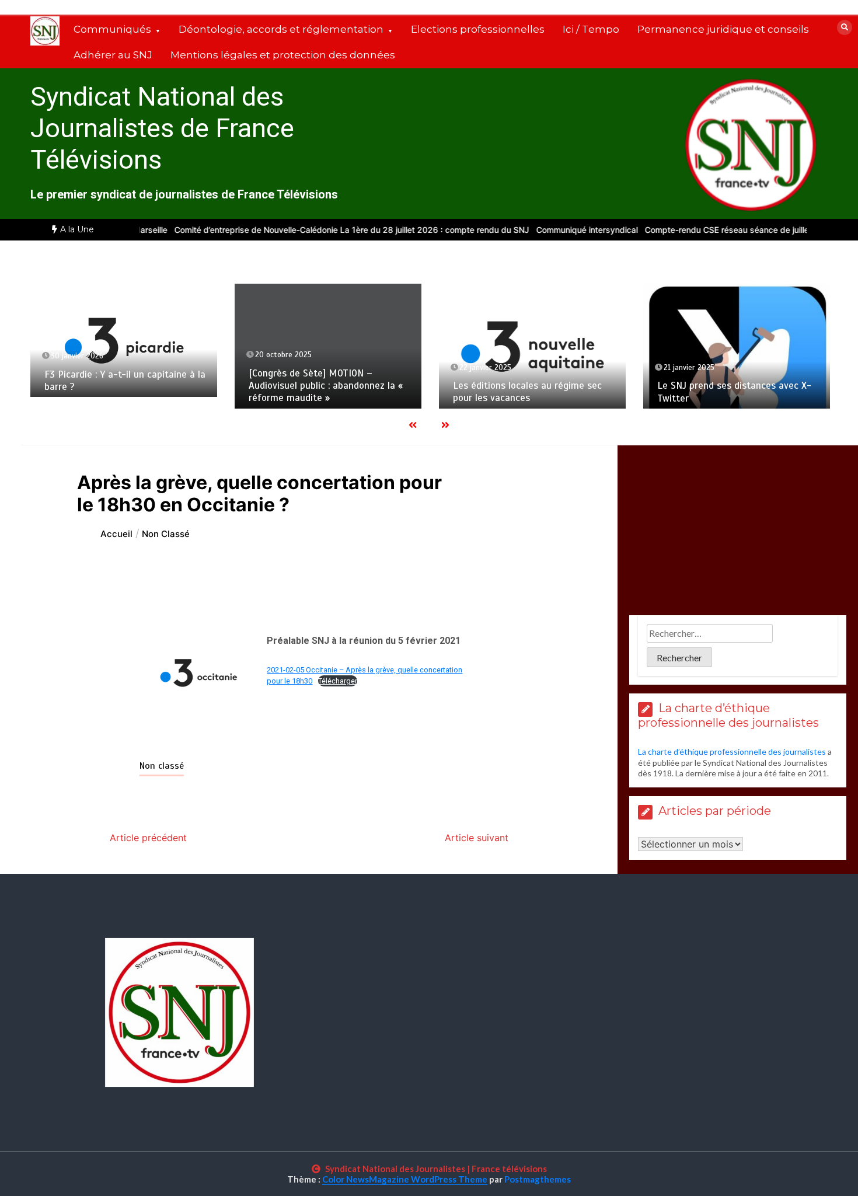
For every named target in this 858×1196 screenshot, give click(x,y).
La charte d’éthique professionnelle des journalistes (732, 751)
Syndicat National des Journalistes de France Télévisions (162, 128)
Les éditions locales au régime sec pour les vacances (527, 391)
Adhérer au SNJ (113, 55)
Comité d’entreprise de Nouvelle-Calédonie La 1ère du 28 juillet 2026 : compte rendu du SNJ (328, 230)
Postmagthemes (537, 1179)
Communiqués (112, 29)
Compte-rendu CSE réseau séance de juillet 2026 (717, 230)
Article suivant (476, 837)
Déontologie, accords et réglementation (281, 29)
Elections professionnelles (478, 29)
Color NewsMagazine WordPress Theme (404, 1179)
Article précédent (148, 837)
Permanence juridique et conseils (723, 29)
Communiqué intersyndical (564, 230)
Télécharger (337, 681)
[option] (328, 230)
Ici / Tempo (591, 29)
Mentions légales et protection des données (282, 55)
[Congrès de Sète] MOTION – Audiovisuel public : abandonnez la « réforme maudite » (326, 386)
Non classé (161, 766)
